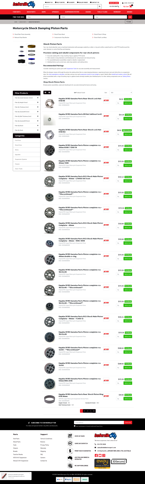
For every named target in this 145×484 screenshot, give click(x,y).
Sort (106, 92)
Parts (15, 434)
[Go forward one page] (94, 411)
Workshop (117, 12)
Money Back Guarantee (83, 451)
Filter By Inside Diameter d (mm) (24, 98)
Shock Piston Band (59, 34)
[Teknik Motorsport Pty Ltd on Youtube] (100, 456)
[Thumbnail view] (45, 92)
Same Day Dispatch (81, 443)
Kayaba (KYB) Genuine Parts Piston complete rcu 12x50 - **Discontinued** (80, 348)
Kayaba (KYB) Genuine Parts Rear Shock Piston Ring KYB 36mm (81, 395)
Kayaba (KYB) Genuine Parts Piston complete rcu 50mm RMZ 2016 (80, 379)
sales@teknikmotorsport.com (106, 447)
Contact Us (43, 461)
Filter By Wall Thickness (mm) (23, 116)
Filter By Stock (19, 130)
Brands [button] (129, 12)
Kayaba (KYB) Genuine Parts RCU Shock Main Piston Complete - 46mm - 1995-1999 (81, 239)
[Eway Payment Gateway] (102, 463)
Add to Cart (128, 103)
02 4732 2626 (113, 6)
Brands (15, 451)
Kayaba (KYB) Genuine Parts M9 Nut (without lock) (80, 114)
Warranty (43, 448)
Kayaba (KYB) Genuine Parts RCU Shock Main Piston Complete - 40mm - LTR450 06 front (81, 177)
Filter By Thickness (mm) (22, 107)
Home (15, 22)
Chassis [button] (88, 12)
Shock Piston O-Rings (100, 34)
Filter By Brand (19, 125)
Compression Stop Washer (61, 37)
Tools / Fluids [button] (102, 12)
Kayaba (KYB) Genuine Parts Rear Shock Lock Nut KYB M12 (80, 130)
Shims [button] (44, 12)
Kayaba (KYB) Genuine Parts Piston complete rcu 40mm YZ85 (80, 161)
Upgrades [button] (55, 12)
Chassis (17, 164)
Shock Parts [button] (31, 12)
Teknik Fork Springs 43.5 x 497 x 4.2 (16, 476)
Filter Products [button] (21, 93)
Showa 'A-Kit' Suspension (20, 461)
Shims (17, 150)
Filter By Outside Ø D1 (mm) (22, 121)
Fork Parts (18, 140)
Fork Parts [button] (16, 12)
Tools (14, 445)
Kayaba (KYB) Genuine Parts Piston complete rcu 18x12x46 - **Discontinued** (80, 286)
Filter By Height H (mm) (21, 102)
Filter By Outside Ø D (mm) (22, 111)
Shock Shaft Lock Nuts (100, 37)
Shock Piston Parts (34, 22)
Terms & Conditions (90, 426)
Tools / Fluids (18, 169)
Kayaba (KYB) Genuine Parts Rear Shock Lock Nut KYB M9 (80, 99)
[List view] (49, 92)
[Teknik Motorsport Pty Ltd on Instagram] (103, 456)
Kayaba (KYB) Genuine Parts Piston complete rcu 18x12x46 (80, 270)
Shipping (43, 451)
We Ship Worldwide (81, 465)
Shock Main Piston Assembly (22, 34)
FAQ (41, 454)
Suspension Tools (71, 68)
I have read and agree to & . (89, 426)
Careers (42, 457)
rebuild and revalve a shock (119, 74)
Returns (42, 442)
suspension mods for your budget (89, 74)
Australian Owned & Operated (82, 458)
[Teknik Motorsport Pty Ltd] (24, 4)
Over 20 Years (80, 436)
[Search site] (100, 6)
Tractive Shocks (18, 454)
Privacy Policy (99, 426)
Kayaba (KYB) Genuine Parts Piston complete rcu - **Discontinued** (80, 193)
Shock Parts (22, 22)
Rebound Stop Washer (20, 37)
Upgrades (17, 154)
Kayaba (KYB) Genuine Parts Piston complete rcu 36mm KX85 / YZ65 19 (80, 146)
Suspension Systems (21, 159)
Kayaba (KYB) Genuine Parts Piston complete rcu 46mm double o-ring (80, 255)
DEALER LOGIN (114, 3)
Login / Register (129, 3)
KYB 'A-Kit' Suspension (20, 457)
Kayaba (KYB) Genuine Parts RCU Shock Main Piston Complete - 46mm (81, 224)
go (130, 17)
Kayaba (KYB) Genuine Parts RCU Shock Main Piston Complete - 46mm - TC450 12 (81, 317)
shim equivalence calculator (57, 74)
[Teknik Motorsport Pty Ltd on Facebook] (96, 456)
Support (44, 434)
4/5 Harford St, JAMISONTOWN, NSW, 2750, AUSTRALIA (114, 451)
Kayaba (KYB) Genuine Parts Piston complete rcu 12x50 (80, 364)
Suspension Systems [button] (72, 12)
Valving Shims (126, 76)
